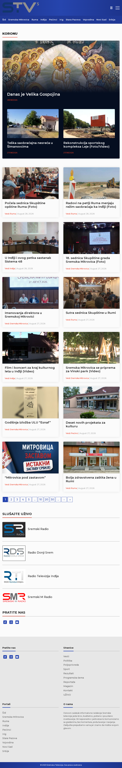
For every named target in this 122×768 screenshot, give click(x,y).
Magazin (68, 686)
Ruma (35, 19)
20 (46, 499)
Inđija (44, 19)
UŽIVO (67, 694)
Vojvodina (88, 19)
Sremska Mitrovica (18, 19)
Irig (61, 19)
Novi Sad (101, 19)
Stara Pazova (73, 19)
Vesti (66, 656)
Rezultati (68, 673)
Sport (66, 669)
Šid (4, 19)
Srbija (112, 19)
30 (52, 499)
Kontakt (68, 690)
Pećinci (53, 19)
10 (40, 499)
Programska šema (73, 677)
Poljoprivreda (71, 664)
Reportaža (69, 682)
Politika (67, 660)
